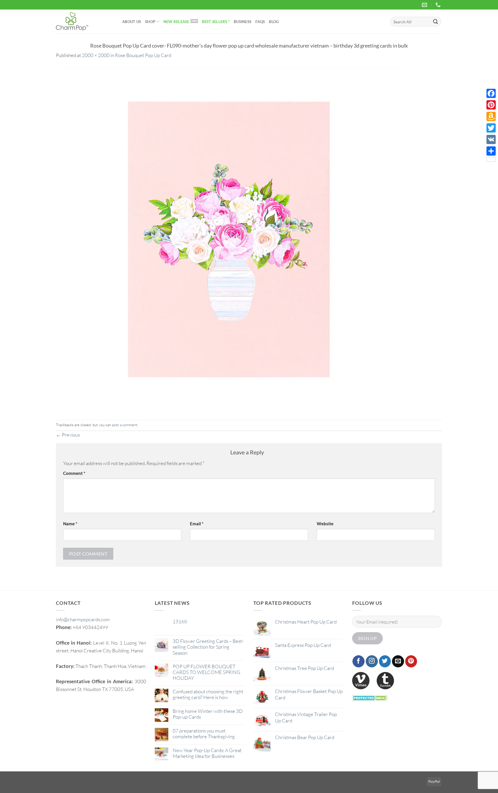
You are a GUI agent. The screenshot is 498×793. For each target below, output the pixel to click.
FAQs (260, 21)
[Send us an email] (398, 661)
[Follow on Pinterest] (411, 661)
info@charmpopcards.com (83, 619)
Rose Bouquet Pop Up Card (143, 55)
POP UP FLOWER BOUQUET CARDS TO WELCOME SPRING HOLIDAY (206, 672)
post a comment (124, 424)
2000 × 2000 (96, 55)
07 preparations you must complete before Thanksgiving (204, 733)
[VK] (491, 139)
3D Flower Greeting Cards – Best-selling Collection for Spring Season (208, 647)
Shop (150, 21)
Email (196, 523)
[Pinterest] (491, 105)
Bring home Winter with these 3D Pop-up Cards (208, 714)
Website (325, 523)
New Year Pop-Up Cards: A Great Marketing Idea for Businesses (207, 753)
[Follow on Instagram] (372, 661)
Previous (68, 435)
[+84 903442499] (438, 5)
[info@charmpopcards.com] (425, 5)
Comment (74, 473)
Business (242, 21)
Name (70, 523)
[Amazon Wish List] (491, 116)
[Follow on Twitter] (385, 661)
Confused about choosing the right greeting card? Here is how (208, 694)
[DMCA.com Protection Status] (370, 697)
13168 (180, 621)
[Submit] (436, 21)
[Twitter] (491, 128)
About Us (131, 21)
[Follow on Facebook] (358, 661)
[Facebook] (491, 93)
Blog (274, 21)
